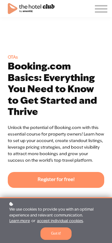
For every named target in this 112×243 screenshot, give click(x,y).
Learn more (19, 221)
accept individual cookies (60, 221)
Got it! (56, 234)
